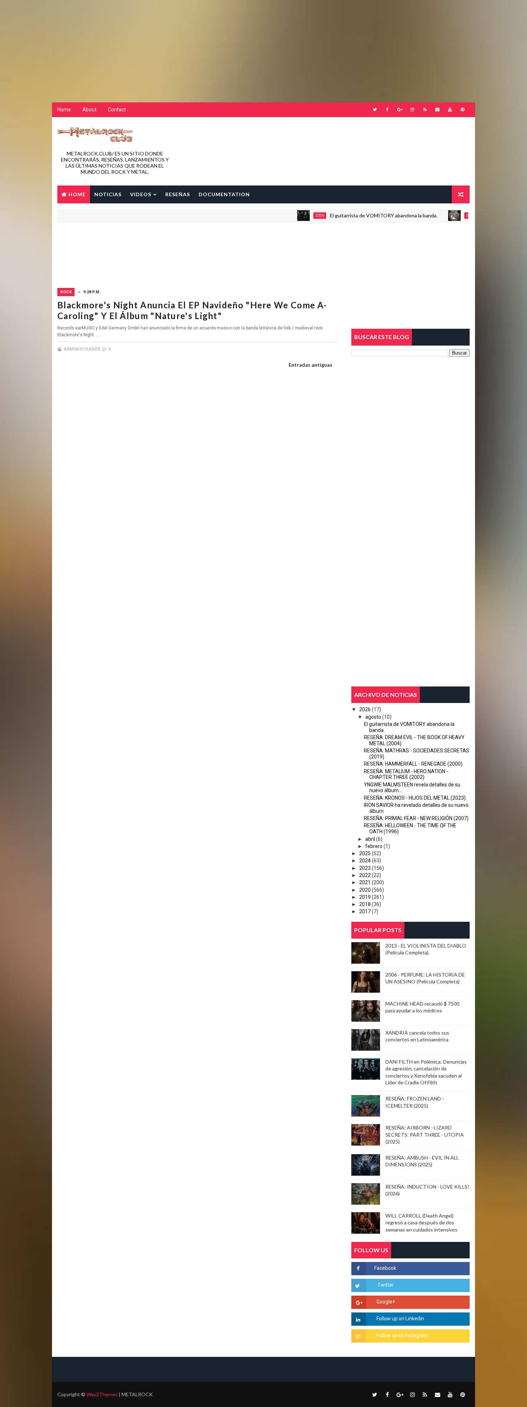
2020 (365, 890)
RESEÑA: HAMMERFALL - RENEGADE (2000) (413, 764)
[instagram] (412, 109)
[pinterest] (462, 109)
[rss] (424, 109)
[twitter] (374, 109)
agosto (373, 717)
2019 (365, 897)
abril (370, 839)
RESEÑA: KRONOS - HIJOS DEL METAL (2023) (415, 798)
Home (64, 109)
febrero (374, 846)
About (89, 109)
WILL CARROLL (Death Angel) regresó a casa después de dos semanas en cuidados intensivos (421, 1223)
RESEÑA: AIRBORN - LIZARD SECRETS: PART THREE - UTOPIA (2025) (424, 1134)
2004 (445, 215)
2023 (365, 868)
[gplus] (399, 109)
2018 (365, 904)
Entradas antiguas (310, 365)
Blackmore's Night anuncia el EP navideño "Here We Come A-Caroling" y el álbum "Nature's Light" (192, 310)
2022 (365, 875)
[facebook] (387, 109)
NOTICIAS (108, 194)
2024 (365, 860)
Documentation (224, 194)
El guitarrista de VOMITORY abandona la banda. (358, 215)
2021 (365, 882)
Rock (66, 292)
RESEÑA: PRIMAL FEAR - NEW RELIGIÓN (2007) (416, 818)
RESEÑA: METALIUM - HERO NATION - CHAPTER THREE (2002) (406, 774)
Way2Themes (102, 1394)
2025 (365, 853)
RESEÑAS (177, 194)
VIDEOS (140, 194)
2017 (365, 911)
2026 (294, 215)
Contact (117, 109)
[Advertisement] (174, 45)
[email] (437, 109)
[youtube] (450, 109)
